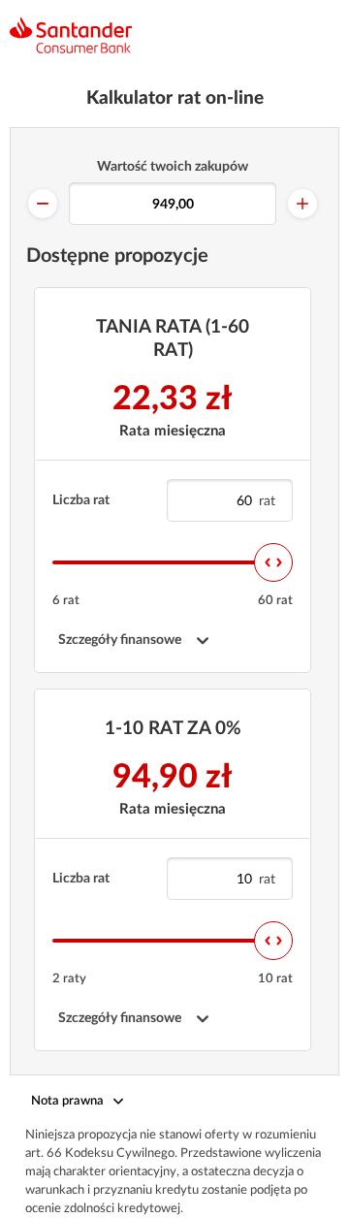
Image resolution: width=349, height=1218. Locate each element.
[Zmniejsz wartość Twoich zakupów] (42, 203)
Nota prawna (67, 1101)
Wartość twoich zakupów (172, 167)
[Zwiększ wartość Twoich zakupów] (302, 203)
